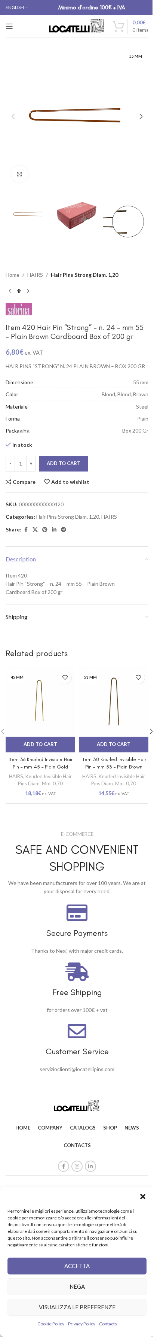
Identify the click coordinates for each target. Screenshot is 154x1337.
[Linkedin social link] (54, 530)
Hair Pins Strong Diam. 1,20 (84, 275)
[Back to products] (19, 290)
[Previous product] (10, 290)
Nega (77, 1286)
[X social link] (35, 530)
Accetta (77, 1265)
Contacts (108, 1324)
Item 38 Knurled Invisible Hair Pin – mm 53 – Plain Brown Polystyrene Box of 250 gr (113, 766)
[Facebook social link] (25, 530)
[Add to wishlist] (64, 677)
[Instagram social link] (77, 1166)
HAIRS (35, 275)
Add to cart (63, 463)
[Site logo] (77, 25)
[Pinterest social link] (45, 530)
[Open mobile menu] (9, 26)
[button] (143, 1196)
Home (12, 275)
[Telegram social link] (63, 530)
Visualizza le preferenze (77, 1307)
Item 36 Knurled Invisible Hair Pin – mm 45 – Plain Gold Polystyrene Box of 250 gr (41, 766)
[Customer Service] (77, 1031)
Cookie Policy (50, 1324)
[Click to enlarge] (19, 174)
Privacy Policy (81, 1324)
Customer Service (77, 1051)
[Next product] (28, 290)
